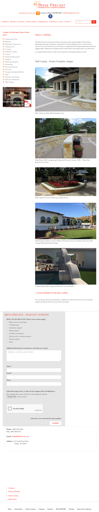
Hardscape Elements (11, 62)
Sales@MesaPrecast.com (20, 436)
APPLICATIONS (31, 22)
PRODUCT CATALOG (17, 22)
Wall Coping (9, 82)
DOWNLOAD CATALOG (27, 13)
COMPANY (5, 22)
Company (11, 488)
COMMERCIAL (42, 22)
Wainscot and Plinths (12, 79)
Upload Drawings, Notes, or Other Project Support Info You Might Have (31, 391)
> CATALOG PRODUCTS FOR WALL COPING (51, 293)
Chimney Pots (9, 47)
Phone (9, 380)
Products (50, 509)
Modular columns (11, 52)
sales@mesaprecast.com (71, 13)
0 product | (43, 13)
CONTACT (67, 22)
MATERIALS (53, 22)
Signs (7, 74)
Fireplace (8, 59)
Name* (9, 366)
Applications (12, 499)
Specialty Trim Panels (12, 77)
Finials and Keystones (12, 57)
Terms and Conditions (84, 509)
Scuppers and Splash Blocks (14, 72)
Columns (8, 49)
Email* (9, 373)
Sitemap (71, 509)
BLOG (61, 22)
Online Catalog (13, 496)
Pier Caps (8, 69)
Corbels (7, 54)
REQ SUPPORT (61, 509)
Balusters (8, 42)
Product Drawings (14, 491)
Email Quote (18, 509)
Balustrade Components (13, 44)
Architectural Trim (11, 39)
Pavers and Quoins (11, 67)
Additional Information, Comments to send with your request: (27, 348)
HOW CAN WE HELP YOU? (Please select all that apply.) (26, 319)
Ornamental (9, 64)
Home (10, 509)
